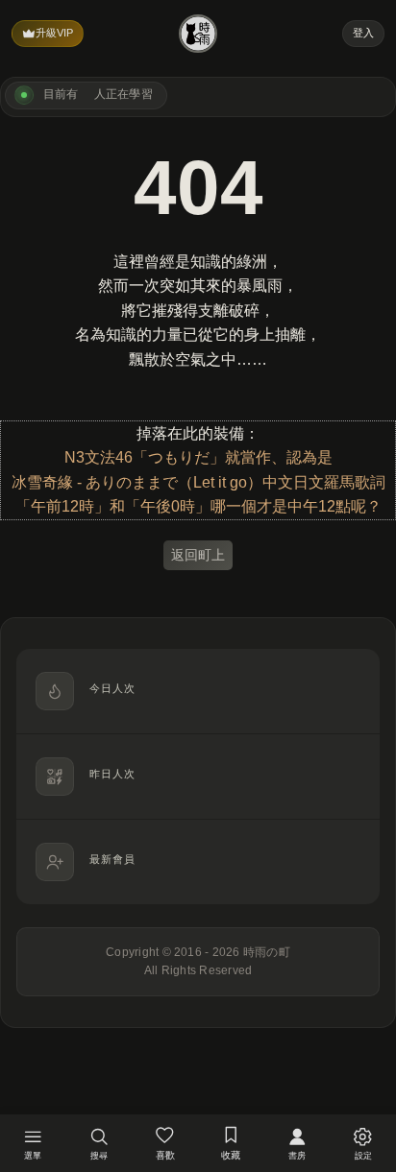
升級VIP (54, 32)
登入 (363, 32)
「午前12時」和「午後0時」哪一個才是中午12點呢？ (198, 506)
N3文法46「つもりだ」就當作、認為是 (198, 457)
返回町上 (198, 554)
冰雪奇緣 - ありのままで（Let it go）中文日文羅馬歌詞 (198, 482)
